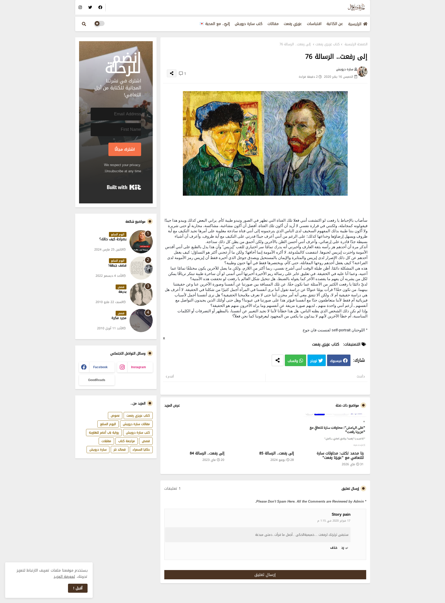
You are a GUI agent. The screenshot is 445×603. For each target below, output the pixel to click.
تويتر (313, 361)
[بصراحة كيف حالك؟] (141, 241)
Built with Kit (124, 187)
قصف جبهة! (117, 265)
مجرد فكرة (119, 318)
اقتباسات (314, 23)
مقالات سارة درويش (136, 424)
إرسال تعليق (265, 574)
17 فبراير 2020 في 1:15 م (333, 520)
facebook (100, 367)
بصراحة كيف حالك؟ (112, 239)
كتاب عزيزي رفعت (327, 44)
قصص (146, 441)
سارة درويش (98, 449)
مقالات (273, 23)
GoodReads (96, 380)
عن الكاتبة (335, 23)
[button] (84, 24)
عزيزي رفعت (293, 23)
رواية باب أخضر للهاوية (104, 432)
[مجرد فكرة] (141, 320)
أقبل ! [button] (77, 588)
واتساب (293, 361)
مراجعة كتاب (126, 441)
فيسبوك (336, 361)
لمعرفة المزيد (64, 576)
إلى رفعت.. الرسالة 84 (207, 453)
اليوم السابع (108, 424)
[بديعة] (141, 294)
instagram (138, 367)
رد (342, 547)
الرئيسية (354, 24)
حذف (333, 547)
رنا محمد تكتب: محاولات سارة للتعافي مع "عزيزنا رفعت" (340, 455)
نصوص (115, 415)
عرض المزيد (172, 405)
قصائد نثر (120, 449)
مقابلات (106, 441)
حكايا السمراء (141, 449)
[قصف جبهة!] (141, 268)
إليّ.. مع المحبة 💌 (215, 23)
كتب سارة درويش (248, 23)
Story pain (341, 515)
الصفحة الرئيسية (356, 44)
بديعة (122, 291)
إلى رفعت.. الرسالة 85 (276, 453)
